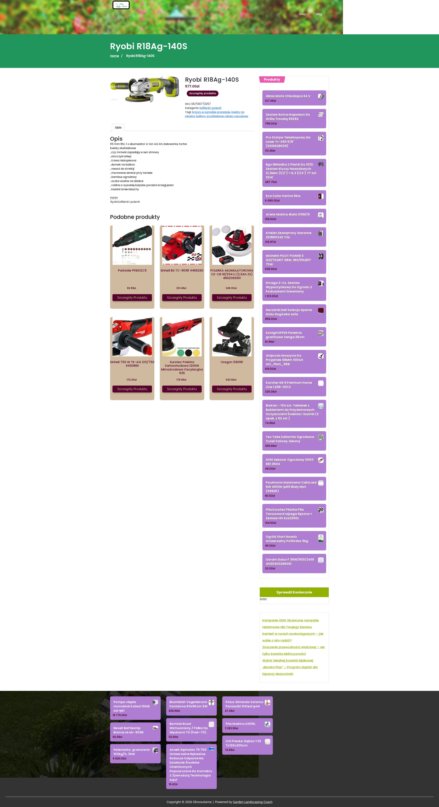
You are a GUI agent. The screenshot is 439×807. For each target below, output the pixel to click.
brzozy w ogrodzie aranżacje (211, 112)
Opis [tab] (118, 127)
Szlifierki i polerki (210, 108)
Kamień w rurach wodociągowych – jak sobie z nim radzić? (292, 637)
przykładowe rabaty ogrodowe (227, 116)
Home (114, 56)
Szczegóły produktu (202, 93)
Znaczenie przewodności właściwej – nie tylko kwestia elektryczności (293, 650)
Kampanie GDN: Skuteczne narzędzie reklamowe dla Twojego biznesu (290, 623)
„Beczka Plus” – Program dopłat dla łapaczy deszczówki (290, 670)
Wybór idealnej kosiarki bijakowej (287, 660)
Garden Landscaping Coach (252, 802)
